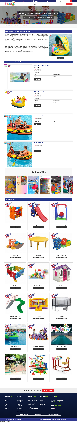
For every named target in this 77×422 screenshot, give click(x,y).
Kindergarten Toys (31, 407)
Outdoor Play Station (20, 411)
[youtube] (35, 1)
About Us (52, 1)
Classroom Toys (31, 401)
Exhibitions (56, 4)
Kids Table (18, 404)
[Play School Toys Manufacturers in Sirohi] (15, 212)
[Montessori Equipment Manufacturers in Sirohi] (38, 334)
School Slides (41, 403)
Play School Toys (19, 398)
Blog (6, 404)
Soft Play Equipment (34, 4)
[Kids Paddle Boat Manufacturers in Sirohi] (15, 334)
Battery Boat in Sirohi (39, 91)
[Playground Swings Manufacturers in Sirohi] (61, 212)
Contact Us (7, 405)
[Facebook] (33, 1)
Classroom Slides (42, 404)
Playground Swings (19, 401)
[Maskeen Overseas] (10, 3)
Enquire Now (37, 79)
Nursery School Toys (31, 403)
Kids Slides (41, 400)
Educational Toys (31, 405)
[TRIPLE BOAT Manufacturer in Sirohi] (19, 127)
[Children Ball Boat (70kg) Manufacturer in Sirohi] (19, 76)
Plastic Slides (41, 405)
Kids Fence (18, 407)
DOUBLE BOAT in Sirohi (39, 142)
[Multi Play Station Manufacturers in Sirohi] (38, 273)
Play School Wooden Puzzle (33, 408)
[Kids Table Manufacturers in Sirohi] (38, 243)
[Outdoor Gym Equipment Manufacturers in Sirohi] (15, 364)
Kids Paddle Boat (14, 25)
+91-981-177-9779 (18, 1)
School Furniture (49, 4)
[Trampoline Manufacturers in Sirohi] (61, 303)
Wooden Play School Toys (32, 400)
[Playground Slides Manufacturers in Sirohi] (38, 212)
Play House (18, 409)
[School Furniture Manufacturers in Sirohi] (61, 364)
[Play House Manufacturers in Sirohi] (61, 273)
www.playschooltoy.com (23, 414)
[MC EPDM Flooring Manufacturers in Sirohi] (61, 334)
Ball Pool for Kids (19, 405)
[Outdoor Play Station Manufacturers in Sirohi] (15, 303)
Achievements (63, 4)
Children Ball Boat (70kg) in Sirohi (42, 65)
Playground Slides (19, 400)
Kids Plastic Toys (31, 404)
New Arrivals (69, 4)
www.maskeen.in (38, 414)
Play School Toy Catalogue (44, 1)
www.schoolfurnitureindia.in (53, 414)
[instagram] (37, 1)
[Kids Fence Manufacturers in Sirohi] (15, 273)
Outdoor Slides (42, 401)
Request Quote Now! (48, 390)
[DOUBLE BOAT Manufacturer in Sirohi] (19, 154)
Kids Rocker (18, 403)
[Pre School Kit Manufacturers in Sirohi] (38, 364)
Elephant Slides (42, 398)
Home (6, 25)
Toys (27, 4)
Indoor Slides (41, 407)
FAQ (6, 403)
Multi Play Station (19, 408)
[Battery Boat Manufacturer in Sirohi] (19, 102)
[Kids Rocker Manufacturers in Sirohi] (15, 243)
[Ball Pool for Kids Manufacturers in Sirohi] (61, 243)
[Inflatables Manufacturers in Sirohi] (38, 303)
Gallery (6, 401)
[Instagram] (10, 185)
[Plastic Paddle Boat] (60, 45)
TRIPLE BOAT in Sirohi (39, 116)
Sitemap (6, 407)
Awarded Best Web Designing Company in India (59, 419)
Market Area (7, 408)
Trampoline (42, 4)
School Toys (30, 409)
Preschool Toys (30, 398)
